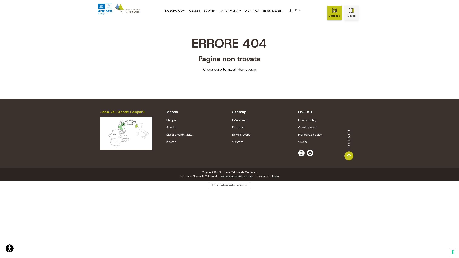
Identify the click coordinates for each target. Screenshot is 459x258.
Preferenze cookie (310, 135)
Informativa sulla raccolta (229, 185)
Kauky (275, 176)
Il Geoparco (174, 11)
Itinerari (171, 142)
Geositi (171, 127)
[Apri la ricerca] (289, 10)
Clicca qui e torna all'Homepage (229, 69)
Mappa (351, 15)
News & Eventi (273, 11)
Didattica (252, 11)
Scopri (209, 11)
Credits (303, 142)
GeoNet (194, 11)
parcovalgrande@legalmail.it (237, 176)
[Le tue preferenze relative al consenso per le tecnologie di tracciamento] (452, 251)
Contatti (237, 142)
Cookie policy (307, 127)
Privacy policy (307, 120)
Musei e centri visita (179, 135)
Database (334, 15)
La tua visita (229, 11)
